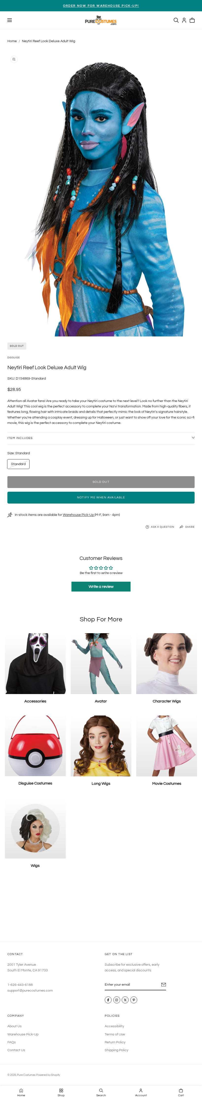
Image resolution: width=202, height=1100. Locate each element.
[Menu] (9, 20)
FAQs (11, 1042)
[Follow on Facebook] (108, 1000)
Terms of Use (115, 1034)
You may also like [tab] (101, 908)
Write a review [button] (101, 587)
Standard (18, 465)
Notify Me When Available (101, 497)
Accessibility (114, 1026)
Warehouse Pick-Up (79, 515)
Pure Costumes (26, 1075)
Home (12, 41)
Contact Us (16, 1050)
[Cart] (192, 20)
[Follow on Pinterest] (133, 1000)
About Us (14, 1026)
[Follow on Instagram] (116, 1000)
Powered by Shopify (48, 1075)
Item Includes (20, 438)
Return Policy (115, 1042)
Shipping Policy (116, 1050)
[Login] (184, 20)
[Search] (176, 20)
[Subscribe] (163, 984)
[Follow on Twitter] (125, 1000)
